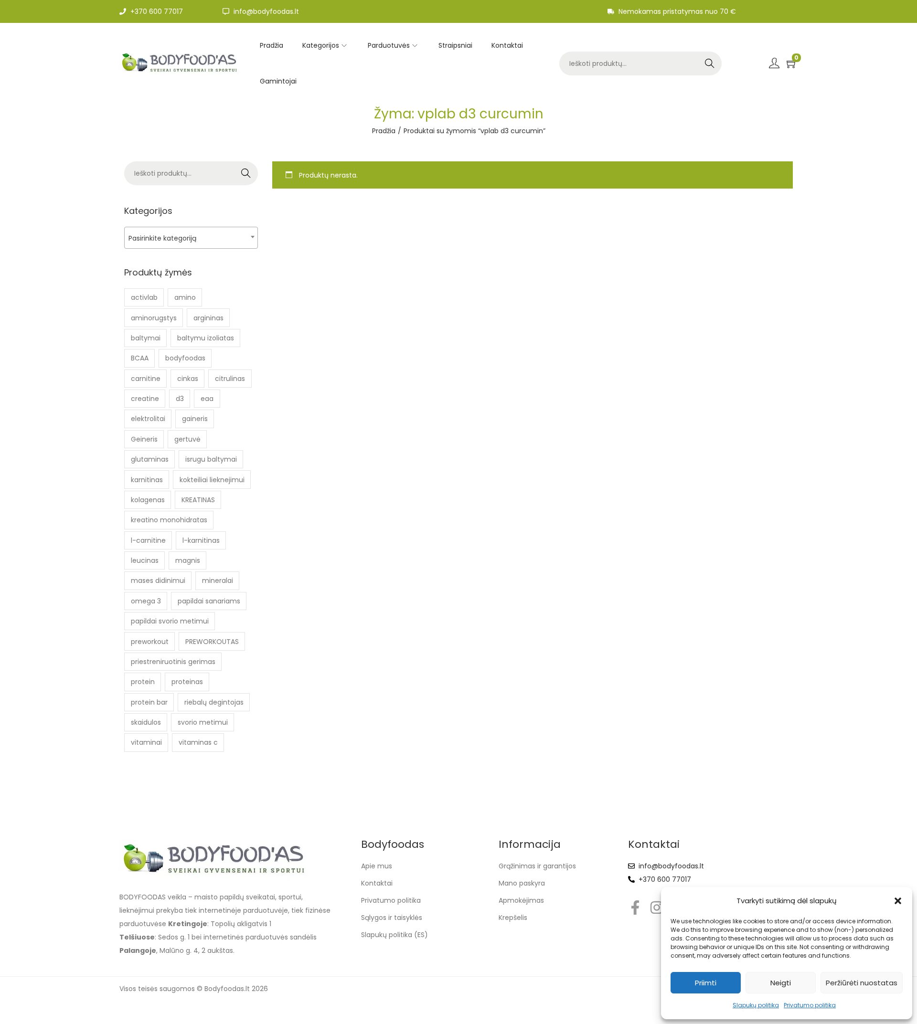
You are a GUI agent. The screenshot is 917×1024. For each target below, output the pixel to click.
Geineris (144, 439)
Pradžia (383, 131)
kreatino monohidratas (169, 520)
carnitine (145, 378)
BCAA (140, 358)
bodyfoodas (185, 358)
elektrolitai (148, 418)
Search (709, 63)
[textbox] (191, 238)
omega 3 (146, 601)
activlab (144, 297)
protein (143, 681)
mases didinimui (158, 580)
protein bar (149, 702)
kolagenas (148, 500)
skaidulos (146, 722)
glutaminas (150, 459)
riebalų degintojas (214, 702)
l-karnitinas (201, 540)
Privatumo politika (810, 1005)
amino (185, 297)
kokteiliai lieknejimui (212, 480)
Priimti (705, 983)
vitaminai (146, 742)
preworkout (150, 641)
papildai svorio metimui (170, 621)
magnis (187, 560)
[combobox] (191, 238)
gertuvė (187, 439)
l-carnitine (148, 540)
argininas (208, 318)
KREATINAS (198, 500)
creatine (145, 398)
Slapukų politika (756, 1005)
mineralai (217, 580)
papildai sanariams (209, 601)
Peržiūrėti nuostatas (861, 983)
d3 (180, 398)
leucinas (145, 560)
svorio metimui (203, 722)
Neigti (780, 983)
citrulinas (230, 378)
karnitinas (147, 480)
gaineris (195, 418)
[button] (898, 901)
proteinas (187, 681)
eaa (207, 398)
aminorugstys (154, 318)
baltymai (145, 338)
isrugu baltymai (211, 459)
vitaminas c (198, 742)
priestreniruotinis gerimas (173, 661)
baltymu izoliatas (205, 338)
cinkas (187, 378)
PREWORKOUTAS (212, 641)
